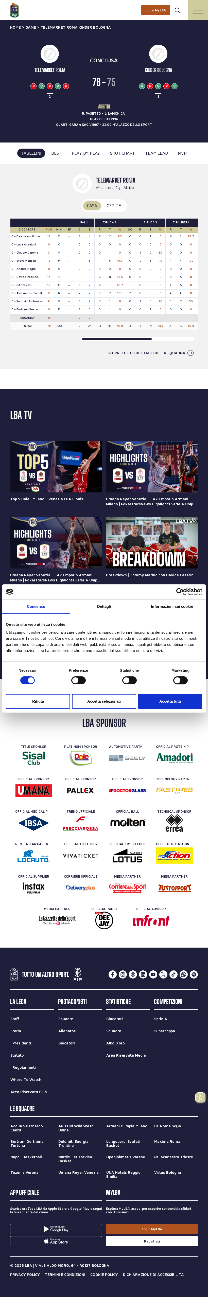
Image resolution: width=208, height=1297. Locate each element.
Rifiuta (38, 701)
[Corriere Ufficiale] (80, 888)
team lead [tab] (156, 153)
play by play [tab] (86, 153)
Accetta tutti (170, 701)
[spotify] (194, 974)
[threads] (133, 974)
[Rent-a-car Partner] (33, 855)
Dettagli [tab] (104, 606)
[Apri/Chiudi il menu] (198, 10)
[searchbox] (104, 6)
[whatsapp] (184, 974)
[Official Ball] (127, 823)
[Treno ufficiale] (80, 823)
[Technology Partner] (174, 790)
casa (92, 205)
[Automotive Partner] (127, 758)
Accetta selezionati (104, 701)
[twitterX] (163, 974)
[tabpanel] (104, 266)
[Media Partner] (127, 888)
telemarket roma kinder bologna (76, 27)
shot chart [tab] (122, 153)
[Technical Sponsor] (174, 823)
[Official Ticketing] (80, 855)
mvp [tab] (182, 153)
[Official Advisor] (151, 920)
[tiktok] (173, 974)
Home (15, 27)
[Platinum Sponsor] (80, 758)
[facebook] (113, 974)
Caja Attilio (124, 187)
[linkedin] (143, 974)
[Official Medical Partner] (33, 823)
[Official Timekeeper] (127, 855)
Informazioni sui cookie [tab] (172, 606)
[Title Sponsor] (33, 758)
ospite (114, 205)
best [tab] (56, 153)
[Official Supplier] (33, 888)
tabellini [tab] (31, 153)
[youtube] (153, 974)
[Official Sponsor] (33, 790)
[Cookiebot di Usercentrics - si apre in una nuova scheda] (180, 592)
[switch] (78, 680)
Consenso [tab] (36, 606)
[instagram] (123, 974)
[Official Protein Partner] (174, 758)
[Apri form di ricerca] (177, 10)
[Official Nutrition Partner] (174, 855)
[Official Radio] (104, 920)
